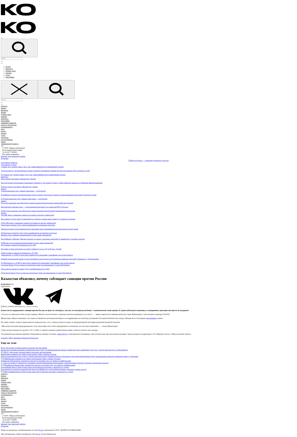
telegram (4, 156)
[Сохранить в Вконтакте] (18, 304)
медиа (3, 131)
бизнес (8, 67)
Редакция (4, 158)
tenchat (22, 156)
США (10, 338)
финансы (9, 69)
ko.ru (38, 434)
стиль (8, 75)
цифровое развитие (8, 123)
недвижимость (7, 127)
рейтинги (4, 119)
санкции (4, 338)
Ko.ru (41, 430)
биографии (10, 77)
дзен (9, 156)
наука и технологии (9, 125)
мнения (8, 73)
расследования (7, 140)
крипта (3, 133)
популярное (5, 163)
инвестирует (62, 334)
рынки (3, 112)
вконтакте (15, 156)
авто (2, 129)
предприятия (151, 318)
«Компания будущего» (10, 144)
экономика (17, 338)
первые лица (11, 71)
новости (4, 106)
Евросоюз (26, 338)
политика (4, 138)
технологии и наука (9, 165)
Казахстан (34, 338)
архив (3, 142)
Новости (14, 163)
